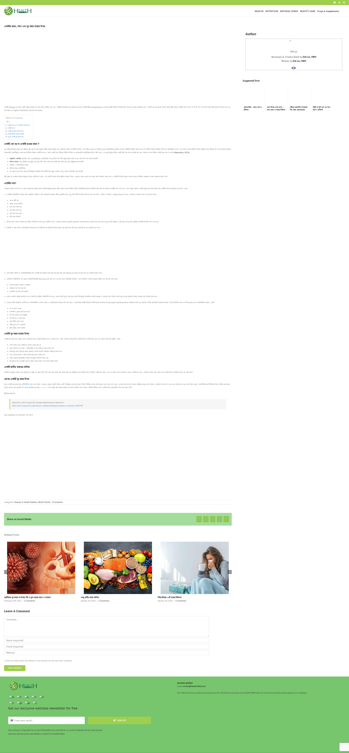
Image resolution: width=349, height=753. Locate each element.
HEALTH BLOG (44, 502)
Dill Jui (293, 51)
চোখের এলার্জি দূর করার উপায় (15, 136)
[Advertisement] (118, 251)
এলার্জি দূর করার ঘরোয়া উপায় (15, 131)
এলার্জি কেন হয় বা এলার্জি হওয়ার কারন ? (18, 125)
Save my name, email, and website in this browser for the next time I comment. (39, 660)
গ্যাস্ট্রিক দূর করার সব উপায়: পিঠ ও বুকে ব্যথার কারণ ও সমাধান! (27, 597)
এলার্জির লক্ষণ (11, 128)
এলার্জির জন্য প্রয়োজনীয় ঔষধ (111, 387)
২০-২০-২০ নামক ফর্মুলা (47, 387)
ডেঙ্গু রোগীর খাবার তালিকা (90, 597)
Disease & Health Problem (25, 502)
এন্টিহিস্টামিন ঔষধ (27, 384)
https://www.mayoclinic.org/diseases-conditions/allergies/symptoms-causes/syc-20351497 (47, 405)
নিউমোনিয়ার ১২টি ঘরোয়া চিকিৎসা (169, 597)
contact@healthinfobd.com (194, 686)
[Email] (294, 68)
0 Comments (57, 502)
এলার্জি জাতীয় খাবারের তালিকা (15, 134)
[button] (342, 11)
